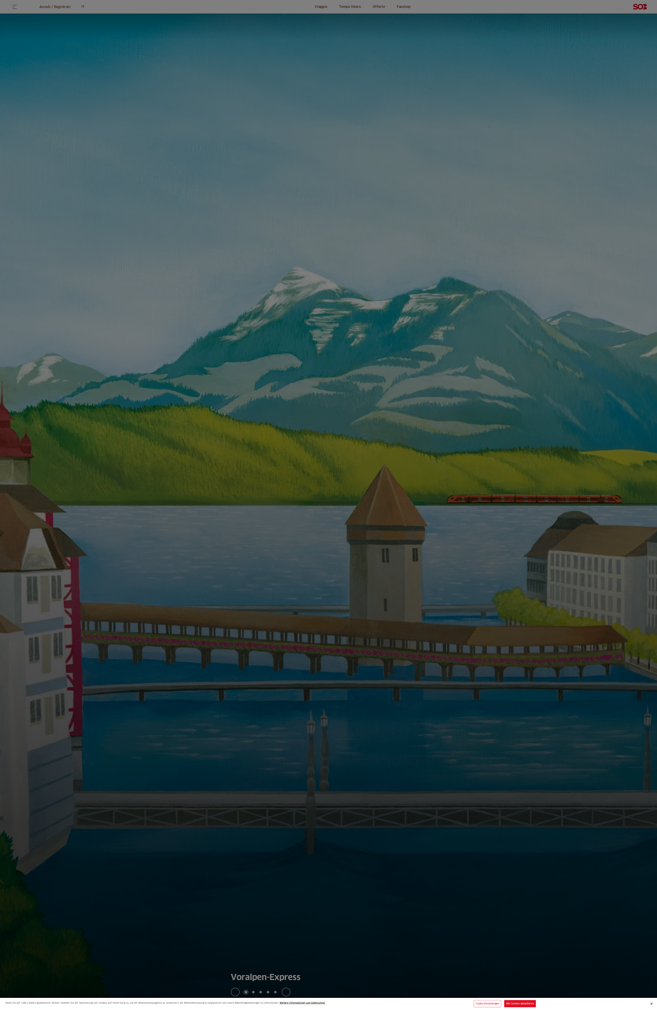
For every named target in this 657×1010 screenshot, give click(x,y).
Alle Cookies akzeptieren (520, 1003)
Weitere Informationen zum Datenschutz (302, 1003)
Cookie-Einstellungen (487, 1003)
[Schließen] (651, 1003)
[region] (328, 1004)
